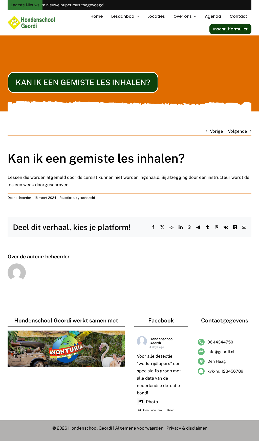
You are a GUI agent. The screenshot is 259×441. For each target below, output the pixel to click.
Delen (170, 410)
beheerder (23, 198)
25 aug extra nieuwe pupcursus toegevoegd (55, 5)
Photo (152, 401)
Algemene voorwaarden (139, 428)
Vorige (216, 131)
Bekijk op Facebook (149, 410)
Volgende (237, 131)
